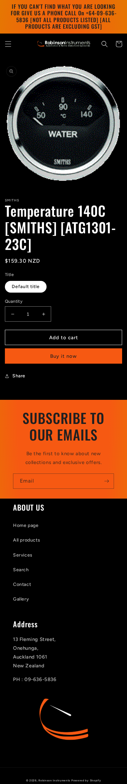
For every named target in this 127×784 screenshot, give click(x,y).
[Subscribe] (106, 481)
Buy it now (63, 356)
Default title (26, 286)
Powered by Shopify (86, 780)
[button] (8, 44)
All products (26, 540)
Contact (22, 584)
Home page (25, 525)
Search (21, 570)
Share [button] (18, 376)
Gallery (21, 599)
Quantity (13, 301)
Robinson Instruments (54, 780)
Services (23, 555)
